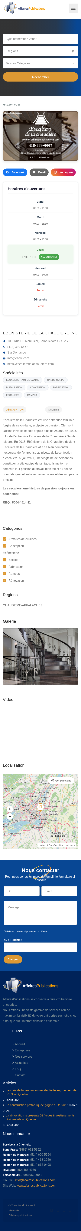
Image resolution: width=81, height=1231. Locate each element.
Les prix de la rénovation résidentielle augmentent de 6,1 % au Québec (41, 1092)
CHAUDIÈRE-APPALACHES (23, 605)
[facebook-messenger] (64, 1210)
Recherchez (40, 77)
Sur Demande (16, 352)
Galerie (53, 409)
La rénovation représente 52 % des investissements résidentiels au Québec (40, 1117)
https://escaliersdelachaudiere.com (30, 364)
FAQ (18, 1069)
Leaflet (42, 845)
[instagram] (70, 1210)
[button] (40, 63)
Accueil (20, 1044)
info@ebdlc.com (18, 358)
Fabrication (16, 566)
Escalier (13, 559)
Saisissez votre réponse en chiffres (25, 931)
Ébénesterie (11, 552)
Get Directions (63, 780)
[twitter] (51, 1210)
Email (42, 172)
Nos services (23, 1056)
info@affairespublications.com (35, 1180)
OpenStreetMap (56, 845)
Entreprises (22, 1050)
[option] (40, 656)
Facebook (17, 172)
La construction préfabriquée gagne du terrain (36, 1105)
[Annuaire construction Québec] (24, 8)
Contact (20, 1075)
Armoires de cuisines (22, 539)
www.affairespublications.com (36, 1185)
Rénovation (16, 580)
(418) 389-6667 (17, 346)
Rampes (14, 573)
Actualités (21, 1062)
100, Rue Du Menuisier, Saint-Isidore (32, 341)
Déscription (15, 409)
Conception (16, 546)
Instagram (66, 172)
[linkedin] (57, 1210)
